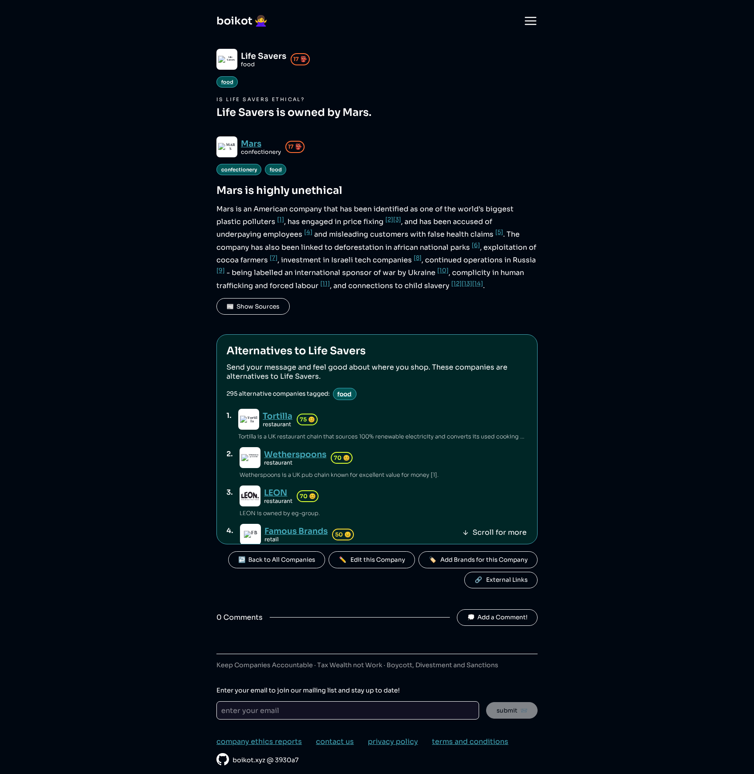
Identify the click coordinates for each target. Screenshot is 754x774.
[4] (308, 232)
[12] (456, 283)
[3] (397, 219)
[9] (220, 270)
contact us (335, 741)
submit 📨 (512, 710)
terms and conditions (470, 741)
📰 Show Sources (252, 306)
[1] (280, 219)
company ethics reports (259, 741)
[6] (476, 245)
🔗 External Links (501, 580)
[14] (477, 283)
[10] (443, 270)
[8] (418, 257)
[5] (499, 232)
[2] (389, 219)
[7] (274, 257)
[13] (467, 283)
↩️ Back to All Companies (276, 560)
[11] (325, 283)
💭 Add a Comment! (497, 617)
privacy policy (393, 741)
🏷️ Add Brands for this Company (478, 560)
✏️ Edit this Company (372, 560)
